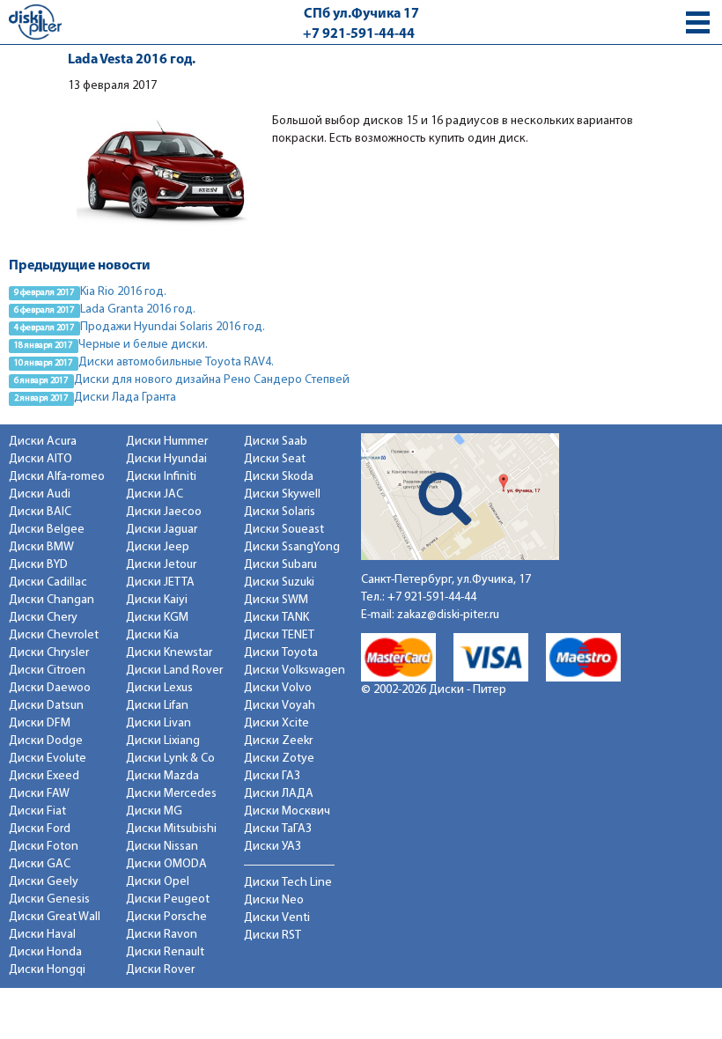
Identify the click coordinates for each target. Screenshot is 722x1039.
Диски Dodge (46, 741)
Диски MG (154, 811)
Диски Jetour (161, 564)
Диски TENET (279, 635)
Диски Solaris (279, 512)
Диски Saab (275, 441)
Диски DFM (39, 723)
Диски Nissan (162, 846)
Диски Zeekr (278, 741)
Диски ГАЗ (272, 776)
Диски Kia (152, 635)
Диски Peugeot (168, 899)
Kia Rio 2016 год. (123, 291)
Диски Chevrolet (54, 635)
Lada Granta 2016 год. (137, 309)
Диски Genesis (49, 899)
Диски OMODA (166, 864)
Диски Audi (39, 494)
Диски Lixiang (163, 741)
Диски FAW (39, 793)
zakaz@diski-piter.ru (448, 615)
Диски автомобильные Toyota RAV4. (176, 362)
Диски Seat (275, 459)
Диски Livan (158, 723)
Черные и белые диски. (143, 344)
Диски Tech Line (288, 882)
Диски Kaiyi (157, 600)
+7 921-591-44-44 (359, 34)
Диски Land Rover (174, 670)
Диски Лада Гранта (125, 397)
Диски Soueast (284, 529)
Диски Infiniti (161, 476)
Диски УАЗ (272, 846)
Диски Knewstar (169, 653)
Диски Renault (165, 952)
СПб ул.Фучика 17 (361, 14)
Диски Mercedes (171, 793)
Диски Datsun (46, 705)
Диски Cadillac (48, 582)
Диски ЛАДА (278, 793)
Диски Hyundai (166, 459)
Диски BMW (41, 547)
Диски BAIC (40, 512)
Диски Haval (42, 934)
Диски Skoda (278, 476)
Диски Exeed (44, 776)
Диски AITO (40, 459)
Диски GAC (39, 864)
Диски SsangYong (292, 547)
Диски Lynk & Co (170, 758)
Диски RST (272, 935)
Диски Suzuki (279, 582)
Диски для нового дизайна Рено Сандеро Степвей (212, 380)
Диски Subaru (280, 564)
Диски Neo (274, 900)
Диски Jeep (157, 547)
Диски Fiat (37, 811)
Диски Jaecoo (164, 512)
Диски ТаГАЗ (278, 829)
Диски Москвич (287, 811)
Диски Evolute (47, 758)
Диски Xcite (276, 723)
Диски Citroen (47, 670)
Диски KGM (157, 617)
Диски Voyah (279, 705)
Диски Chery (43, 617)
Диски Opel (157, 881)
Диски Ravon (161, 934)
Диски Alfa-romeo (57, 476)
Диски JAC (154, 494)
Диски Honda (45, 952)
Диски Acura (43, 441)
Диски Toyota (281, 653)
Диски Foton (43, 846)
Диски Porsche (166, 917)
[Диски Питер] (35, 21)
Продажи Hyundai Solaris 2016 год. (172, 327)
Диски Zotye (279, 758)
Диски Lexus (159, 688)
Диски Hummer (167, 441)
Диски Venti (277, 918)
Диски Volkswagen (294, 670)
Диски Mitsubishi (171, 829)
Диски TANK (276, 617)
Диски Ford (39, 829)
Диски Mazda (162, 776)
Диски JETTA (160, 582)
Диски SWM (276, 600)
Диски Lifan (157, 705)
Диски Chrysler (49, 653)
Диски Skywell (282, 494)
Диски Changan (51, 600)
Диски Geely (43, 881)
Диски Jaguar (161, 529)
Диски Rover (160, 969)
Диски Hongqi (47, 969)
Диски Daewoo (50, 688)
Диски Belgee (47, 529)
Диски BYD (38, 564)
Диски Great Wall (54, 917)
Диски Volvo (278, 688)
